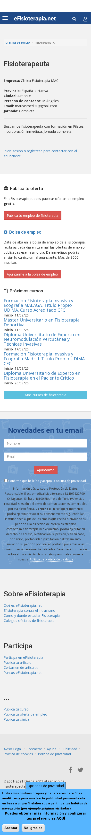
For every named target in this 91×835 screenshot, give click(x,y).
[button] (85, 19)
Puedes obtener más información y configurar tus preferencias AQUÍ (45, 816)
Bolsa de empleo (24, 232)
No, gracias (33, 828)
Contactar (34, 749)
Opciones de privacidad (45, 785)
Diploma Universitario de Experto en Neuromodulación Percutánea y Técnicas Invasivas (42, 339)
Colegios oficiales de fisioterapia (29, 620)
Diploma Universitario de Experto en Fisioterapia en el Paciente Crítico (42, 375)
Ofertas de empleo (18, 42)
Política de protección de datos (51, 559)
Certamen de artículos (21, 667)
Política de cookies (18, 754)
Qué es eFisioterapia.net (23, 605)
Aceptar (10, 828)
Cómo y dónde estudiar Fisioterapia (32, 615)
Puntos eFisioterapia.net (23, 672)
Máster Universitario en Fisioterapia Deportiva (42, 322)
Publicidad (69, 749)
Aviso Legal (13, 749)
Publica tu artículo (18, 662)
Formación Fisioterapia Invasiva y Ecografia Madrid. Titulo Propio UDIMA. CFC (45, 358)
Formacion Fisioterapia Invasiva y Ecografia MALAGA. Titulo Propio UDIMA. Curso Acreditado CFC (38, 305)
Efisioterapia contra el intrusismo (29, 610)
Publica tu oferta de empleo (25, 714)
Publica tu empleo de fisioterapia (32, 215)
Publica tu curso (16, 709)
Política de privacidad (54, 754)
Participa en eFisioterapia (23, 657)
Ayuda (52, 749)
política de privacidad (71, 481)
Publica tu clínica (16, 719)
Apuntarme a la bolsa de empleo (32, 274)
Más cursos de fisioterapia (45, 395)
